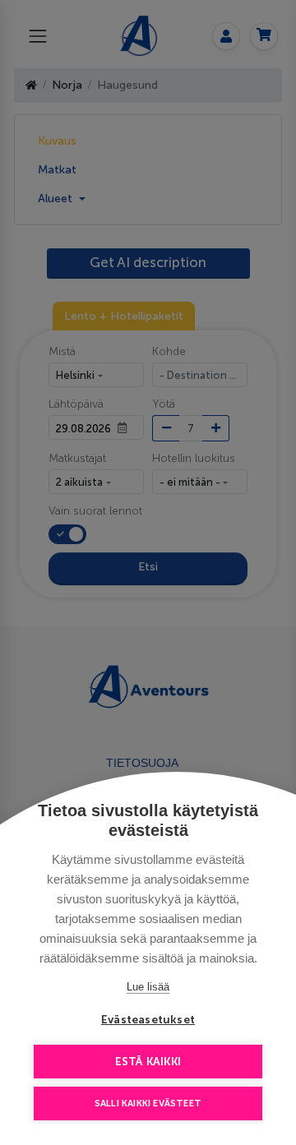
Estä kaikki (148, 1062)
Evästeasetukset (148, 1020)
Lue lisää (148, 987)
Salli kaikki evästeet (148, 1103)
